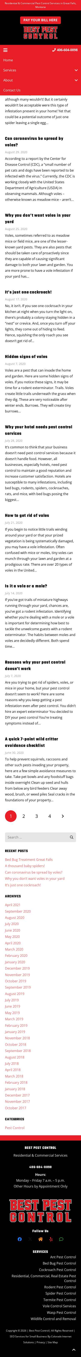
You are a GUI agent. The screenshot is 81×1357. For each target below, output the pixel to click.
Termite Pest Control (59, 1300)
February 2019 (16, 1025)
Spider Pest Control (60, 1293)
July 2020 (12, 924)
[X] (30, 1239)
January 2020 (15, 962)
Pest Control (15, 1128)
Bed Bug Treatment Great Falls (29, 859)
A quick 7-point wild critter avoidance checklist (31, 742)
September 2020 (18, 911)
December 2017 (17, 1095)
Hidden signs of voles (26, 357)
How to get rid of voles (27, 515)
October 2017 (15, 1108)
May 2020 (12, 936)
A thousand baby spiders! (25, 866)
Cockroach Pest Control (57, 1269)
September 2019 (18, 987)
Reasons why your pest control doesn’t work (35, 665)
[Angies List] (61, 1239)
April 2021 (13, 905)
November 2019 (17, 975)
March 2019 (14, 1019)
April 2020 (13, 943)
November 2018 (17, 1038)
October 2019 (15, 981)
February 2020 (16, 955)
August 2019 (14, 994)
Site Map (53, 1342)
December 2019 (17, 968)
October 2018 (15, 1044)
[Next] (63, 816)
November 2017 (17, 1101)
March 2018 (14, 1076)
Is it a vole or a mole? (26, 586)
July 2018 (12, 1063)
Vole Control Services (59, 1306)
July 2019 (12, 1000)
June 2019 (12, 1006)
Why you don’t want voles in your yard (38, 218)
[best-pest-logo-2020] (40, 32)
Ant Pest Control (63, 1257)
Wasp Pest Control (61, 1312)
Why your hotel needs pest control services (38, 430)
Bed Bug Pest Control (59, 1263)
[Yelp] (51, 1239)
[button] (5, 50)
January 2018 (15, 1089)
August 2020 (14, 917)
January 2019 (15, 1031)
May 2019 (12, 1012)
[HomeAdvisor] (40, 1239)
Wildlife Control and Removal (53, 1319)
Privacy (41, 1342)
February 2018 (16, 1082)
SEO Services (17, 1336)
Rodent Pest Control (60, 1287)
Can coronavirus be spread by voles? (34, 141)
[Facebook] (20, 1239)
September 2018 (18, 1050)
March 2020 (14, 949)
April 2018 (13, 1069)
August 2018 (14, 1057)
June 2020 (12, 930)
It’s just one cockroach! (28, 292)
